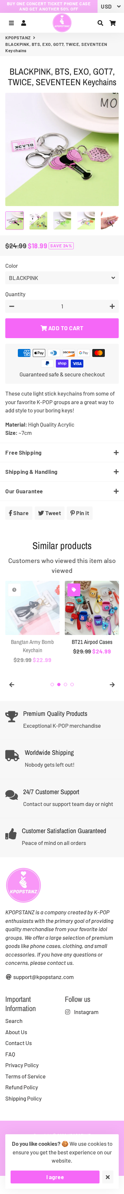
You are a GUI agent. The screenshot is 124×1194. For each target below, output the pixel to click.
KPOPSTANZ (18, 37)
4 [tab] (72, 684)
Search (13, 1020)
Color (11, 265)
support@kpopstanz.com (43, 976)
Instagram (86, 1011)
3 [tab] (65, 684)
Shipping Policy (23, 1098)
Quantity (15, 294)
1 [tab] (52, 684)
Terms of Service (25, 1076)
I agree (55, 1177)
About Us (16, 1032)
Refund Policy (21, 1087)
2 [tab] (59, 684)
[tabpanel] (32, 622)
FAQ (10, 1054)
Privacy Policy (22, 1065)
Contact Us (18, 1042)
